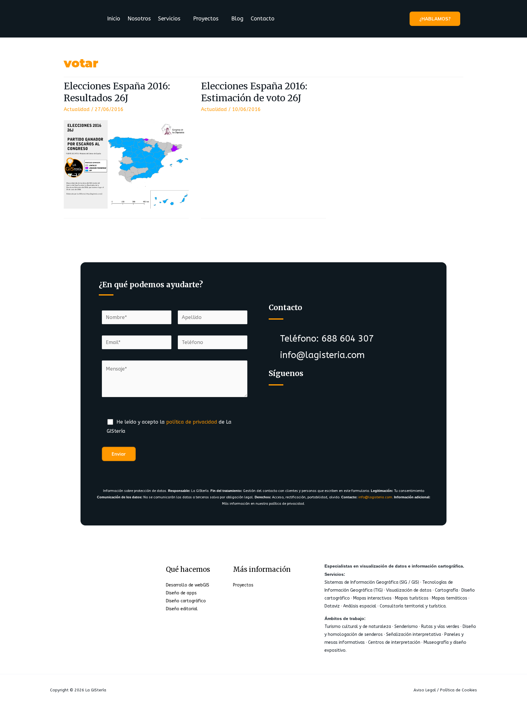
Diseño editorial (182, 608)
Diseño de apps (181, 593)
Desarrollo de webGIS (187, 585)
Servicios (169, 18)
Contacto (262, 18)
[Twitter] (304, 398)
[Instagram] (328, 398)
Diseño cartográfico (186, 601)
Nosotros (139, 18)
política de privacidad (191, 422)
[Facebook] (280, 398)
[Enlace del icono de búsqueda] (469, 19)
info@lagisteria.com (375, 497)
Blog (237, 18)
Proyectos (205, 18)
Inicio (113, 18)
